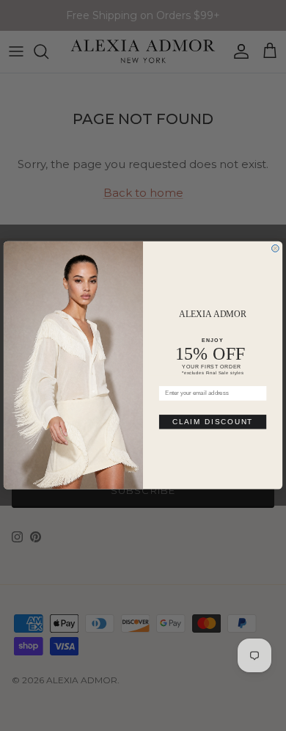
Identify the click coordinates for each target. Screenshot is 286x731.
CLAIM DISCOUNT (212, 422)
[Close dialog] (275, 248)
